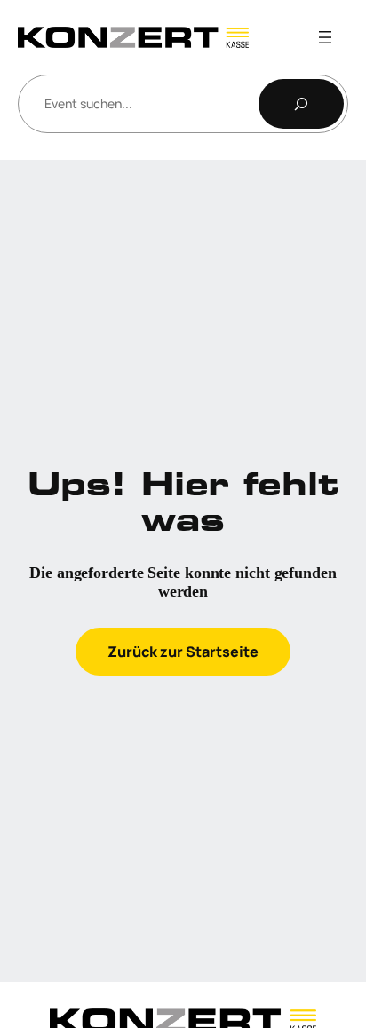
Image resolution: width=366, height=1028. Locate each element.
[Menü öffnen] (325, 37)
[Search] (301, 104)
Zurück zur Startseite (183, 651)
